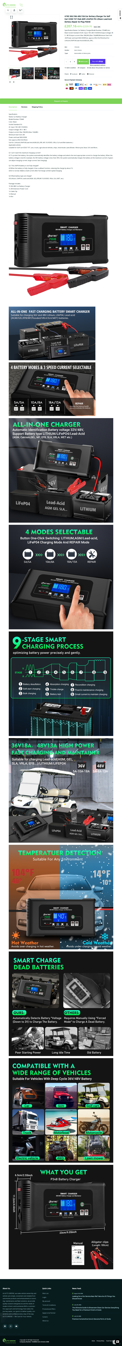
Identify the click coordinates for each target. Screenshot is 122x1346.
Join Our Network (96, 5)
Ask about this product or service (99, 68)
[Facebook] (5, 1326)
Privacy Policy (100, 1341)
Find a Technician (82, 5)
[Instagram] (10, 1326)
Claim (93, 1341)
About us (45, 1321)
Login (44, 1297)
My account (46, 1301)
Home (45, 5)
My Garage (69, 5)
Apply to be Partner (49, 1313)
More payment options (97, 65)
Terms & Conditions (49, 1305)
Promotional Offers (48, 1309)
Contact (60, 5)
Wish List (45, 1293)
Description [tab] (13, 107)
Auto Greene (78, 50)
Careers (45, 1317)
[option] (34, 40)
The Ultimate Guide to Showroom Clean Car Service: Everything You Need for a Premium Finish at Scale (95, 1309)
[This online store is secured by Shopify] (70, 84)
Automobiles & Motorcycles (82, 53)
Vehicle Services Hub (112, 5)
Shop (52, 5)
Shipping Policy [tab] (37, 107)
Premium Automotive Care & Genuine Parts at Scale (91, 1319)
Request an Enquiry (61, 101)
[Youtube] (16, 1326)
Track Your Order (110, 1341)
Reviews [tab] (24, 107)
